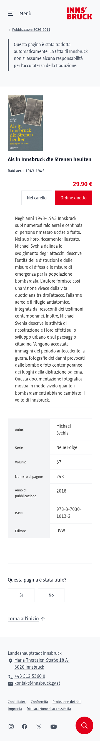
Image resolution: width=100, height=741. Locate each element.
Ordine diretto (74, 198)
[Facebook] (24, 726)
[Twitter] (39, 726)
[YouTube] (53, 726)
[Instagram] (11, 726)
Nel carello (37, 198)
